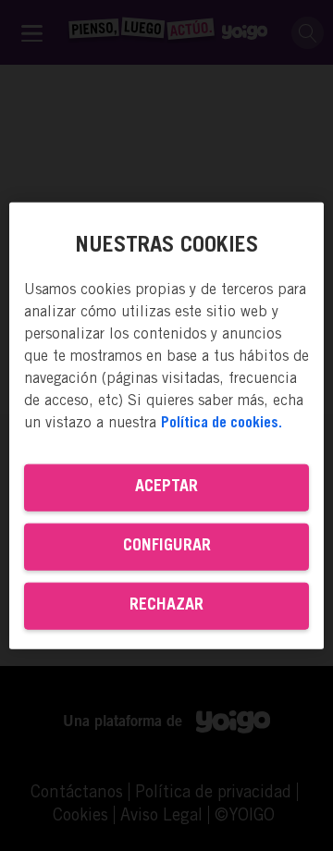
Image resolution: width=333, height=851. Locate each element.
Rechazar (167, 605)
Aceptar (166, 486)
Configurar (167, 545)
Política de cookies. (221, 422)
